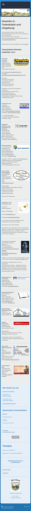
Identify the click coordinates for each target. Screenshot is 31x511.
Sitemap (12, 506)
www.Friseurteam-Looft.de (14, 112)
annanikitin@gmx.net (10, 214)
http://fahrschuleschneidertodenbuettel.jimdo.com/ (14, 75)
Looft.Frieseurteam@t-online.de (12, 111)
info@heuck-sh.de (9, 154)
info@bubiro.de (8, 301)
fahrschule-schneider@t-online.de (13, 72)
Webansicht (27, 506)
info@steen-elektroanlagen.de (12, 359)
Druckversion (6, 506)
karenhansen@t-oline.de (7, 183)
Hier (3, 453)
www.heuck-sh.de (12, 156)
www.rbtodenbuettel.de (13, 286)
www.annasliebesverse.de (13, 217)
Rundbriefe (15, 437)
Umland (26, 44)
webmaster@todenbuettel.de (8, 39)
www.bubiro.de (11, 302)
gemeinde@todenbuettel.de (9, 403)
